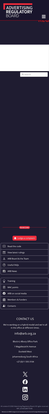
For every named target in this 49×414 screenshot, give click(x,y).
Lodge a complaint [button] (26, 238)
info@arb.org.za (25, 366)
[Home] (17, 10)
